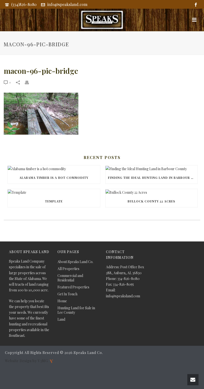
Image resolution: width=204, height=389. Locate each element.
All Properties (68, 269)
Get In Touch (67, 294)
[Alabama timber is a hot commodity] (54, 168)
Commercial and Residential (70, 277)
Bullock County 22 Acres (151, 201)
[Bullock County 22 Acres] (151, 192)
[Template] (54, 192)
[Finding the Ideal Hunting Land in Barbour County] (151, 168)
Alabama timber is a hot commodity (53, 178)
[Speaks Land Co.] (102, 20)
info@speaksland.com (67, 4)
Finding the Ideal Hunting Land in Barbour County (153, 178)
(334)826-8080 (24, 4)
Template (54, 201)
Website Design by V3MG (27, 360)
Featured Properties (73, 287)
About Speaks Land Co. (75, 262)
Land (61, 319)
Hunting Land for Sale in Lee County (76, 310)
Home (62, 301)
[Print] (29, 82)
